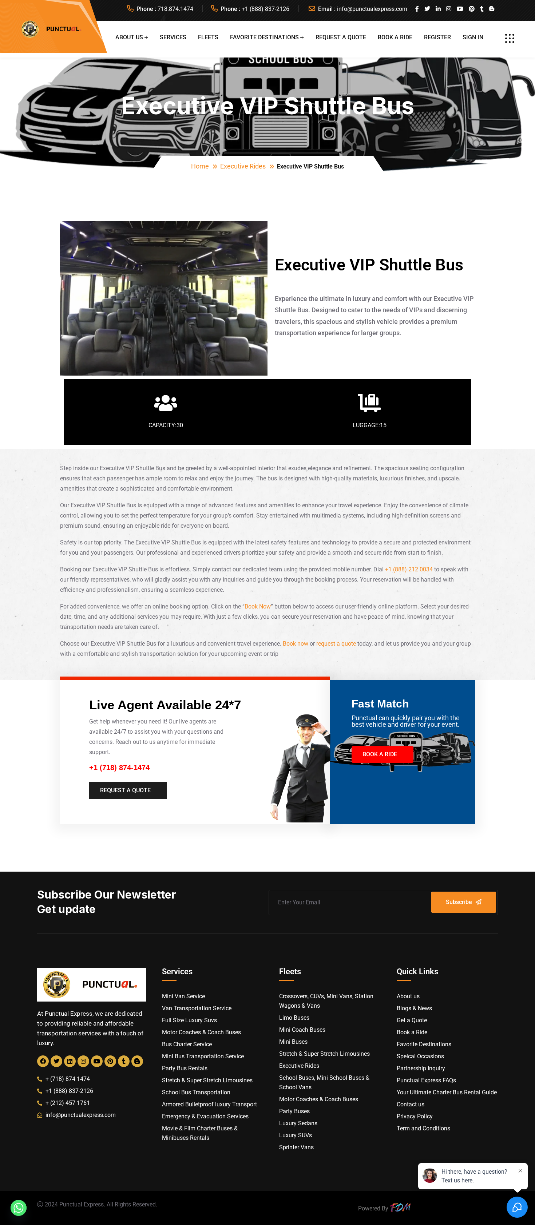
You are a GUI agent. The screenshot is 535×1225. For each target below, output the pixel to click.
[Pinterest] (110, 1061)
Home (200, 166)
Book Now (258, 606)
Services (173, 37)
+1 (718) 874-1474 (119, 768)
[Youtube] (97, 1061)
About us (129, 37)
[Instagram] (83, 1061)
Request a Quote (341, 37)
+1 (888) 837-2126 (265, 8)
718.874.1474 (175, 8)
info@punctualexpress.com (372, 8)
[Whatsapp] (19, 1208)
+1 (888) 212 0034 (409, 569)
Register (437, 37)
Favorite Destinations (264, 37)
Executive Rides (243, 166)
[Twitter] (56, 1061)
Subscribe (459, 902)
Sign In (473, 37)
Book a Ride (395, 37)
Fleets (208, 37)
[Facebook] (43, 1061)
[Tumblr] (124, 1061)
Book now (295, 643)
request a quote (336, 643)
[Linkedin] (70, 1061)
